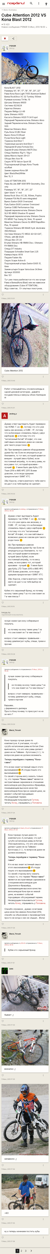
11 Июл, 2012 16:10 (8, 606)
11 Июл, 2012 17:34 (8, 1169)
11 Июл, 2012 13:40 (8, 381)
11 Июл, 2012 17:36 (8, 1241)
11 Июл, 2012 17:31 (8, 963)
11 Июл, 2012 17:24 (8, 813)
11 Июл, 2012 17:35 (8, 1223)
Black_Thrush (15, 730)
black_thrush (25, 828)
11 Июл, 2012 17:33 (8, 1025)
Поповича (37, 803)
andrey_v (13, 414)
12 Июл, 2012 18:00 (37, 27)
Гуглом (35, 800)
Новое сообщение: (11, 27)
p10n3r (22, 943)
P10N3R (23, 27)
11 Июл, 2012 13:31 (8, 298)
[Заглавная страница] (16, 2)
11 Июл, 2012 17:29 (8, 928)
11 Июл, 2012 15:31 (8, 408)
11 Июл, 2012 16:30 (8, 724)
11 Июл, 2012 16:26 (8, 654)
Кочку (14, 803)
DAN (11, 969)
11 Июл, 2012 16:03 (8, 494)
